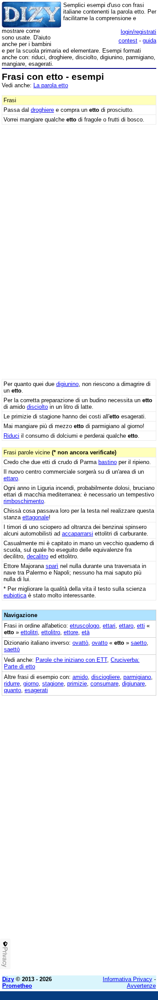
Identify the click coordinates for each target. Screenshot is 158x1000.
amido (80, 677)
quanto (12, 690)
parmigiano (137, 677)
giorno (31, 683)
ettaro (11, 478)
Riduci (11, 435)
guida (149, 40)
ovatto (100, 642)
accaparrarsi (77, 533)
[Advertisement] (79, 890)
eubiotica (15, 595)
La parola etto (50, 85)
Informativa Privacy (127, 979)
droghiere (42, 110)
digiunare (133, 683)
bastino (107, 462)
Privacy (5, 957)
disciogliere (105, 677)
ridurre (12, 683)
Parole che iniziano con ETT (71, 660)
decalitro (37, 556)
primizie (77, 683)
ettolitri (29, 632)
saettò (12, 649)
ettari (109, 625)
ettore (71, 632)
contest (127, 40)
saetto (139, 642)
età (86, 632)
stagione (53, 683)
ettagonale (35, 517)
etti (141, 625)
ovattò (80, 642)
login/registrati (138, 32)
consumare (104, 683)
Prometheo (17, 985)
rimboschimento (24, 501)
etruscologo (84, 625)
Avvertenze (141, 985)
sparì (52, 566)
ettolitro (50, 632)
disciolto (37, 407)
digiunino (67, 384)
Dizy (8, 979)
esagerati (36, 690)
